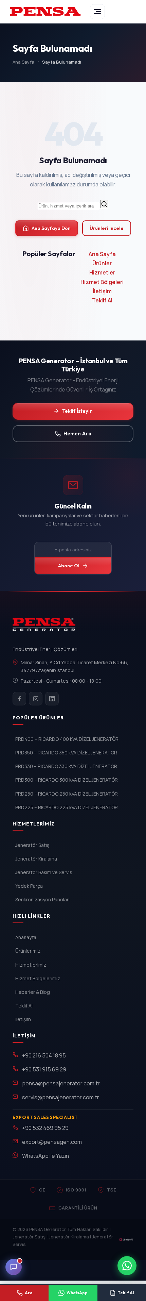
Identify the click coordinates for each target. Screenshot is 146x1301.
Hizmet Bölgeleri (102, 282)
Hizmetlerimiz (30, 965)
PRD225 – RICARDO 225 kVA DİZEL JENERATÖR (66, 807)
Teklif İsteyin (77, 411)
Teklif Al (102, 300)
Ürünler (102, 263)
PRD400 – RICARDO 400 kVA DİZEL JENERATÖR (66, 739)
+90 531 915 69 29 (44, 1069)
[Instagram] (35, 698)
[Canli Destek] (13, 1267)
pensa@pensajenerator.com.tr (61, 1083)
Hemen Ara (77, 433)
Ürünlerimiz (27, 951)
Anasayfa (25, 937)
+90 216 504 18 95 (44, 1055)
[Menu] (97, 11)
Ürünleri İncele (107, 228)
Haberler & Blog (32, 992)
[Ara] (104, 204)
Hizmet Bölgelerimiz (37, 978)
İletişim (102, 291)
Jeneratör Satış (32, 845)
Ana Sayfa (23, 62)
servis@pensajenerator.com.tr (60, 1097)
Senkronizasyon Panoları (42, 899)
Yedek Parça (29, 886)
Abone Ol (68, 566)
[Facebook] (19, 698)
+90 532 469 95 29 (45, 1128)
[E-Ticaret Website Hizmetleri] (126, 1239)
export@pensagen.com (52, 1142)
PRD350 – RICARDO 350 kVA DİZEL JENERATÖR (66, 752)
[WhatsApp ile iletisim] (126, 1265)
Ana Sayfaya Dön (51, 228)
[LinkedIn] (52, 698)
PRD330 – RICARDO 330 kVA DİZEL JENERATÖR (66, 766)
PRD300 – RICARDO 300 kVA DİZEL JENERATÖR (66, 780)
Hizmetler (102, 272)
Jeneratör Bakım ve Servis (43, 872)
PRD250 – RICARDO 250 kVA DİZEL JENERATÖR (66, 793)
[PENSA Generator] (46, 627)
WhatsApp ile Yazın (45, 1156)
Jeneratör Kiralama (36, 858)
